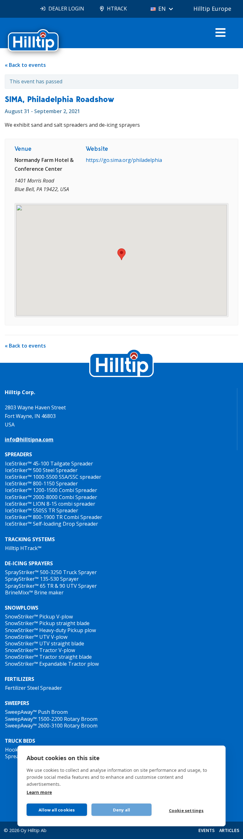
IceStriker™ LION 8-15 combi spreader (50, 503)
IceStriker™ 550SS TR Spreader (41, 510)
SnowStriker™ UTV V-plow (36, 636)
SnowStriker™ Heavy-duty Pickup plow (50, 630)
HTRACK (117, 8)
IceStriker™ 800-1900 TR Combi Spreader (53, 517)
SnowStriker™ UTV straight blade (44, 643)
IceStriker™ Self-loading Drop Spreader (51, 523)
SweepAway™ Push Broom (36, 711)
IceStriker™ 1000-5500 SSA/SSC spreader (53, 476)
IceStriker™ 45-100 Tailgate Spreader (49, 463)
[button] (121, 254)
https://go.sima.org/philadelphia (124, 160)
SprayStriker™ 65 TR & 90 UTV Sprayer (51, 585)
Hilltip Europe (212, 8)
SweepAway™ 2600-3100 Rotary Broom (51, 725)
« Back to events (25, 64)
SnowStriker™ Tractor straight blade (48, 656)
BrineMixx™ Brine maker (34, 592)
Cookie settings (186, 810)
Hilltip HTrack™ (23, 548)
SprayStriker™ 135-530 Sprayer (42, 578)
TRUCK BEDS (20, 740)
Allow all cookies (57, 810)
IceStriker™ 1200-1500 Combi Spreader (51, 490)
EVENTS (206, 830)
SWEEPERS (17, 703)
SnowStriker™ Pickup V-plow (39, 616)
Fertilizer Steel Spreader (33, 687)
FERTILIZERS (19, 679)
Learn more (39, 792)
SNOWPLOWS (21, 607)
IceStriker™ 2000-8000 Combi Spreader (51, 497)
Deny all (121, 810)
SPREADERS (18, 454)
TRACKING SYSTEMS (30, 539)
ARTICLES (229, 830)
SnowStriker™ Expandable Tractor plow (52, 663)
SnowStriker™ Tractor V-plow (40, 650)
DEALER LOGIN (66, 8)
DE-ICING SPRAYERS (29, 563)
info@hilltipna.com (29, 439)
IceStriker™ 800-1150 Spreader (41, 483)
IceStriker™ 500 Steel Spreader (41, 470)
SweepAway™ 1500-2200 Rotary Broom (51, 718)
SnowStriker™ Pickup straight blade (47, 623)
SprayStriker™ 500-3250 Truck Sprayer (51, 572)
